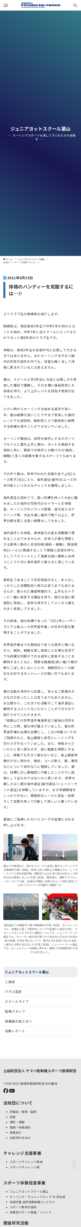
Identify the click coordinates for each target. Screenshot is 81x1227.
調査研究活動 (16, 1223)
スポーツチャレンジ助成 (26, 1162)
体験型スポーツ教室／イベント (31, 1212)
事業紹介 (16, 1132)
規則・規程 (17, 1122)
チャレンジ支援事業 (22, 1153)
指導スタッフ (15, 1011)
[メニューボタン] (6, 5)
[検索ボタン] (75, 5)
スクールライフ (17, 1001)
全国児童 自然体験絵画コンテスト (32, 1202)
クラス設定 (13, 991)
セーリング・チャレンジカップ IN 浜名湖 (37, 1196)
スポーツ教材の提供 (23, 1207)
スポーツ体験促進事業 (24, 1183)
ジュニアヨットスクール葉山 (40, 128)
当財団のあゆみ (20, 1138)
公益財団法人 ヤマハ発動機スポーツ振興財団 (39, 1070)
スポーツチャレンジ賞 (25, 1167)
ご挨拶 (10, 981)
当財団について (18, 1103)
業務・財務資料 (20, 1127)
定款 (13, 1117)
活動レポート (15, 1031)
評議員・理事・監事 (23, 1111)
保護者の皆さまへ (18, 1021)
